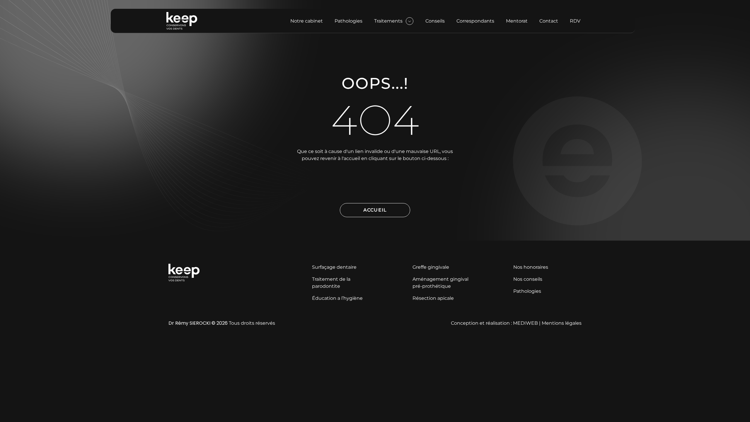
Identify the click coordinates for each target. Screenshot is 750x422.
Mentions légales (562, 323)
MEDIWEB (525, 323)
